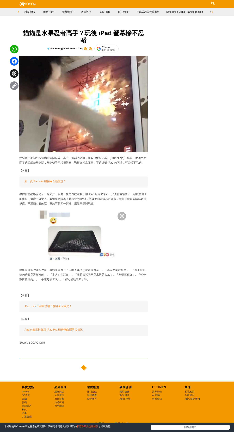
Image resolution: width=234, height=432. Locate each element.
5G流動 (26, 395)
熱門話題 (59, 405)
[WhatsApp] (14, 50)
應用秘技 (124, 391)
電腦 (24, 398)
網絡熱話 (59, 391)
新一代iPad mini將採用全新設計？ (45, 181)
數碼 (24, 402)
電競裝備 (92, 395)
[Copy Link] (14, 86)
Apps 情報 (125, 398)
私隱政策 (189, 391)
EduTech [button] (105, 11)
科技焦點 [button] (29, 11)
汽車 (24, 413)
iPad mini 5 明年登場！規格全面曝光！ (48, 306)
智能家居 (27, 405)
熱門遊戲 (92, 391)
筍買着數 (59, 398)
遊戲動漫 (93, 387)
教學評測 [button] (86, 11)
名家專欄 (157, 398)
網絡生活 (60, 387)
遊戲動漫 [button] (67, 11)
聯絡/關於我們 (192, 398)
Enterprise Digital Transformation (184, 11)
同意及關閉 (190, 427)
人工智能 (27, 416)
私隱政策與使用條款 (87, 426)
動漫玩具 (92, 398)
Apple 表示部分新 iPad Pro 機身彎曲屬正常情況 (53, 329)
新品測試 (124, 395)
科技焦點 (28, 387)
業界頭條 (157, 391)
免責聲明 (189, 395)
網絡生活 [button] (48, 11)
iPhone (25, 391)
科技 (24, 409)
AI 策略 (156, 395)
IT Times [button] (123, 11)
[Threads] (14, 74)
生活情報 (59, 395)
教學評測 (126, 387)
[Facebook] (14, 62)
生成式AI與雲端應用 (148, 11)
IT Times (159, 387)
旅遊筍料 (59, 402)
